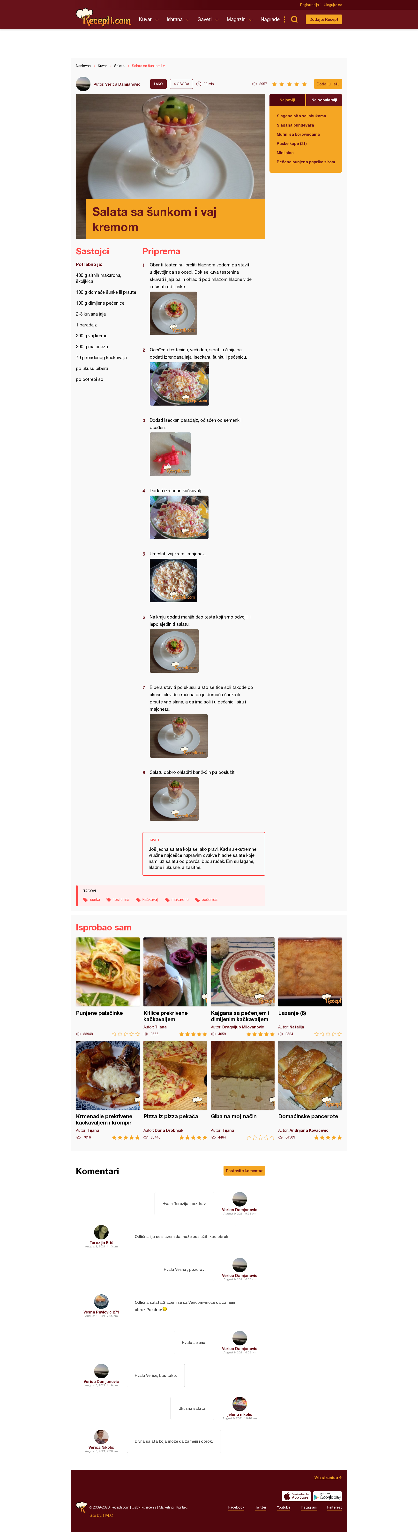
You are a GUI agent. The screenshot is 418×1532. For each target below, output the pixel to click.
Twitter (260, 1507)
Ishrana (175, 19)
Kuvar (145, 19)
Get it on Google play (327, 1496)
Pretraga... (294, 19)
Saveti (205, 19)
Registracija (309, 5)
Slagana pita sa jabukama (301, 115)
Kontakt (181, 1507)
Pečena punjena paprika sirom (306, 161)
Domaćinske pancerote (310, 1090)
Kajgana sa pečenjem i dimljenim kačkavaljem (243, 986)
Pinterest (334, 1507)
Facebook (236, 1507)
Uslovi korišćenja (144, 1507)
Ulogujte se (333, 5)
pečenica (209, 899)
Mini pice (285, 152)
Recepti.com (104, 17)
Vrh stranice (326, 1477)
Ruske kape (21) (292, 143)
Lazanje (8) (310, 986)
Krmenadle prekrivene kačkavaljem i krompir (108, 1090)
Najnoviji (287, 100)
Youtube (283, 1507)
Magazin (236, 19)
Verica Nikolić (101, 1447)
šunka (95, 899)
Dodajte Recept (323, 19)
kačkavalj (150, 899)
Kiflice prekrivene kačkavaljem (175, 986)
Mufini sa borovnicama (298, 134)
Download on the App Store (296, 1496)
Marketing (166, 1507)
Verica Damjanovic (123, 84)
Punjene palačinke (108, 986)
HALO (108, 1515)
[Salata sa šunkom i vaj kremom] (201, 313)
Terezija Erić (101, 1242)
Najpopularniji (324, 100)
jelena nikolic (239, 1414)
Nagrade (270, 19)
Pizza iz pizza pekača (175, 1090)
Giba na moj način (243, 1090)
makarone (180, 899)
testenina (121, 899)
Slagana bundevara (295, 125)
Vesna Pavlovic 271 (101, 1312)
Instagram (309, 1507)
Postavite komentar (244, 1170)
